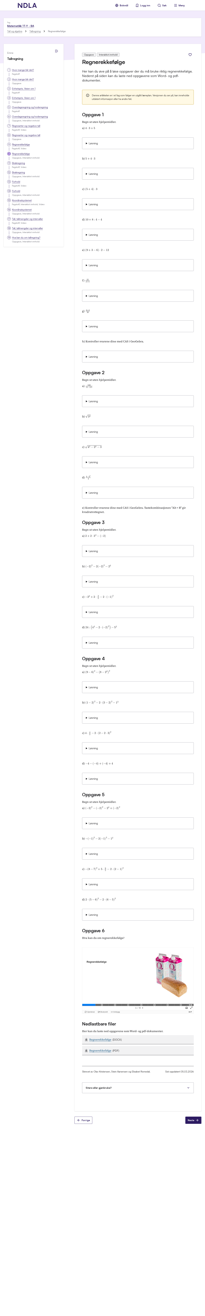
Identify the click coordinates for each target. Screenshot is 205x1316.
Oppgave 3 (93, 522)
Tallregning (35, 31)
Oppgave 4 (93, 658)
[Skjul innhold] (56, 51)
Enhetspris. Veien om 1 (23, 88)
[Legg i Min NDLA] (190, 54)
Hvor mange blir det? (23, 69)
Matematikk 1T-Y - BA (20, 25)
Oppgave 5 (93, 794)
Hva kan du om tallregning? (26, 237)
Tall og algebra (14, 31)
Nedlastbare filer (99, 1024)
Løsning (93, 143)
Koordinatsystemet (22, 200)
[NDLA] (27, 5)
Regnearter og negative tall (26, 125)
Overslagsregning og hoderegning (30, 107)
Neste (191, 1120)
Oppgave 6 (93, 930)
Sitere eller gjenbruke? (99, 1087)
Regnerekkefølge (21, 144)
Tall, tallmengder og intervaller (27, 218)
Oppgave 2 (93, 372)
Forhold (16, 181)
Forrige (86, 1120)
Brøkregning (18, 163)
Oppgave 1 (93, 114)
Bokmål (124, 5)
